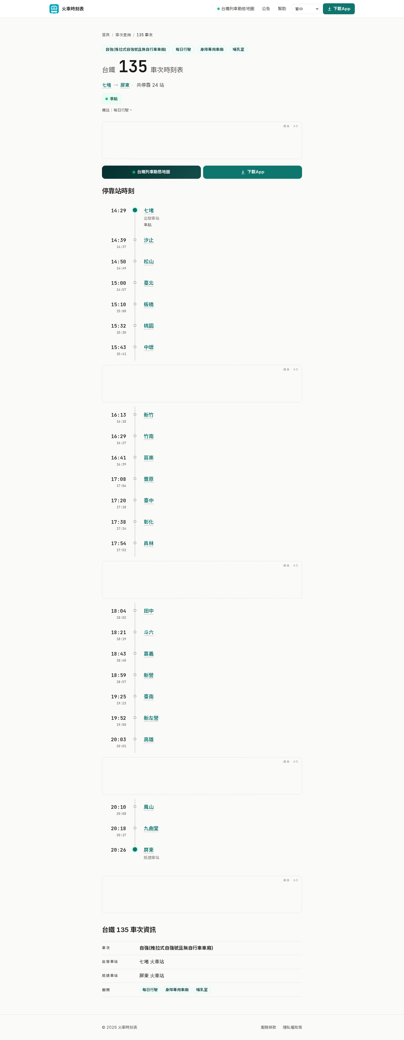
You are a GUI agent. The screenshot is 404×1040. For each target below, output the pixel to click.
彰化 (149, 522)
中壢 (149, 347)
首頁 (106, 34)
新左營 (151, 718)
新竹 (149, 415)
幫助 (282, 8)
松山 (149, 261)
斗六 (149, 632)
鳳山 (149, 807)
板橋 (149, 304)
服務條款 (268, 1027)
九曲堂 (151, 828)
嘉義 (149, 654)
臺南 (149, 696)
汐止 (149, 240)
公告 (266, 8)
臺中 (149, 500)
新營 (149, 675)
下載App (341, 8)
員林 (149, 543)
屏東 (125, 85)
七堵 (106, 85)
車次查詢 (123, 34)
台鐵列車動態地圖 (237, 8)
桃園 (149, 326)
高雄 (149, 739)
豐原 (149, 479)
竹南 (149, 436)
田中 (149, 611)
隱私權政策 (292, 1027)
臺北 (149, 283)
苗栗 (149, 458)
